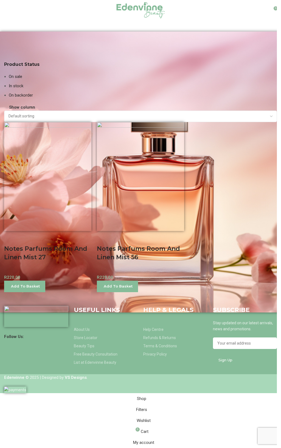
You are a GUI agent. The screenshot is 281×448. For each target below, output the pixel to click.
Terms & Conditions (160, 346)
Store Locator (85, 338)
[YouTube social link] (41, 336)
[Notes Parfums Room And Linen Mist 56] (140, 176)
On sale (15, 76)
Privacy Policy (155, 354)
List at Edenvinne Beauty (95, 362)
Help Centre (153, 329)
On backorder (21, 95)
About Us (82, 329)
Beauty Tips (84, 346)
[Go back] (11, 38)
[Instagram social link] (34, 336)
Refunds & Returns (159, 338)
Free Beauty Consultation (95, 354)
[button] (24, 286)
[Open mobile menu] (6, 10)
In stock (16, 85)
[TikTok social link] (48, 336)
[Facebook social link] (27, 336)
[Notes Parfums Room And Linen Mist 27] (47, 176)
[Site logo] (140, 9)
